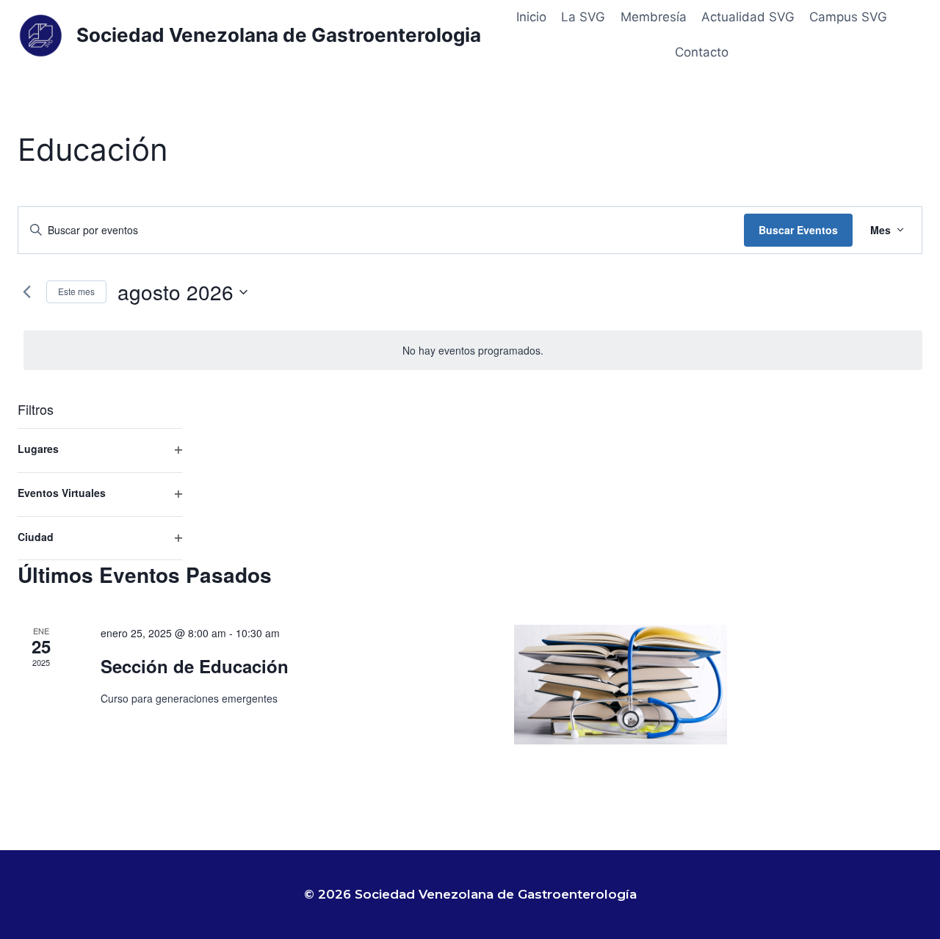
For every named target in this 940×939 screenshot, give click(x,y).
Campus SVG (848, 17)
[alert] (473, 350)
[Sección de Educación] (620, 684)
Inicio (531, 17)
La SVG (583, 17)
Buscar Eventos (798, 229)
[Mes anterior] (26, 292)
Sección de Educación (195, 665)
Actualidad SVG (748, 17)
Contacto (701, 52)
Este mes (76, 291)
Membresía (654, 17)
